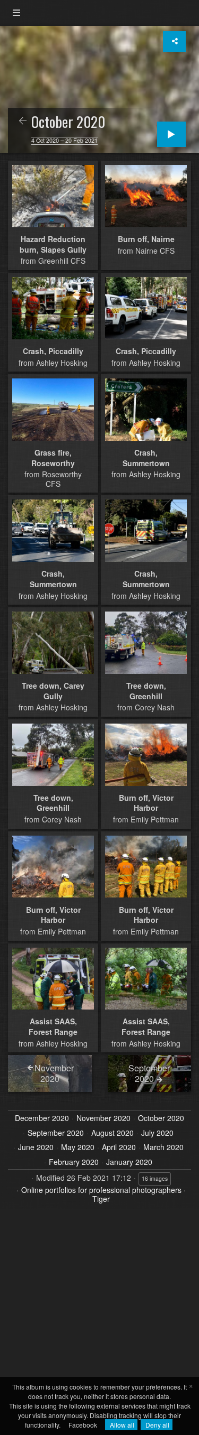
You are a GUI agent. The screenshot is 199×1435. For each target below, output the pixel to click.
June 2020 (36, 1147)
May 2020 (77, 1147)
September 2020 (56, 1133)
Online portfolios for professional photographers (101, 1189)
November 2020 (103, 1118)
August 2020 (112, 1133)
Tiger (101, 1198)
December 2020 (42, 1118)
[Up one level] (23, 121)
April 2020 (119, 1147)
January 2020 (129, 1162)
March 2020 (163, 1147)
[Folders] (16, 12)
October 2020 (161, 1118)
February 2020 (74, 1162)
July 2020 (157, 1133)
